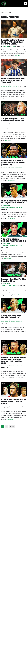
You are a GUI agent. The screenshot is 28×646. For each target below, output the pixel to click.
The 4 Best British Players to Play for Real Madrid (14, 202)
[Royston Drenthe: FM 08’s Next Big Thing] (14, 269)
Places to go (16, 125)
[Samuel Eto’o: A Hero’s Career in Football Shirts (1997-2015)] (14, 150)
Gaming (3, 87)
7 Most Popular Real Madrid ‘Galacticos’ (11, 316)
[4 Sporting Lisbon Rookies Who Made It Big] (14, 229)
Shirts (20, 167)
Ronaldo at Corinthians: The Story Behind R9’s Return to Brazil (12, 42)
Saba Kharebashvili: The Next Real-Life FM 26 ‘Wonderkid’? (12, 80)
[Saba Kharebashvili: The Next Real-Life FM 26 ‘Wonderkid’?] (14, 67)
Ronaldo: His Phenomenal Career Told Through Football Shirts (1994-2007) (13, 360)
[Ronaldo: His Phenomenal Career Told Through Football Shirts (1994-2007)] (14, 347)
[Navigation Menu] (25, 3)
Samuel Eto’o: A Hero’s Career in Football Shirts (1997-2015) (13, 162)
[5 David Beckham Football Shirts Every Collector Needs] (14, 389)
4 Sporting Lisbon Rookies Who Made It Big (13, 240)
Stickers (19, 207)
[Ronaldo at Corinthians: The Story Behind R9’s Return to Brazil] (14, 29)
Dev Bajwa (6, 46)
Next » (12, 426)
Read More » (18, 56)
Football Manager (11, 87)
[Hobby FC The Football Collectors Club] (3, 3)
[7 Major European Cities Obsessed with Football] (14, 108)
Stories (12, 46)
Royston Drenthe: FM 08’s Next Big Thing (13, 280)
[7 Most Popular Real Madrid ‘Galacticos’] (14, 305)
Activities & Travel (6, 125)
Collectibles (14, 167)
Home (2, 12)
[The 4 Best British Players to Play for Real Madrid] (14, 190)
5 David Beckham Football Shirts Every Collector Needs (13, 401)
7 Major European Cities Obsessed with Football (12, 119)
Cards (11, 207)
